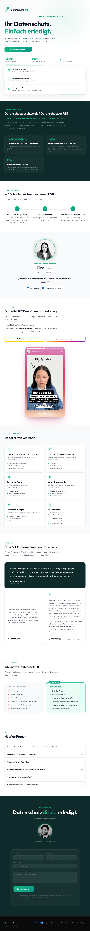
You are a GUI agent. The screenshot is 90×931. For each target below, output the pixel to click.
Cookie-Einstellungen (79, 923)
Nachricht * (17, 871)
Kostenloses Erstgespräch (17, 49)
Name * (16, 854)
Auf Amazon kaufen (24, 339)
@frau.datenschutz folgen (65, 339)
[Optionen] (58, 351)
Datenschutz (65, 923)
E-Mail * (48, 854)
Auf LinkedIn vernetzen (53, 288)
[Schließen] (61, 351)
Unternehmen (18, 862)
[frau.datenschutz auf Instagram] (47, 922)
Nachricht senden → (24, 889)
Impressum (54, 923)
